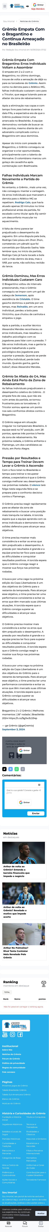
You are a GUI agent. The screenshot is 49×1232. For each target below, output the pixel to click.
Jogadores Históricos (12, 1124)
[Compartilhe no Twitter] (4, 769)
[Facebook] (20, 1034)
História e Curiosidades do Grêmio (23, 1113)
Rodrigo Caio (22, 202)
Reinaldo (22, 306)
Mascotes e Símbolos (36, 1139)
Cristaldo (25, 299)
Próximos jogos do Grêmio (15, 1085)
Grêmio (33, 83)
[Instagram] (12, 1034)
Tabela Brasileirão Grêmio (14, 1090)
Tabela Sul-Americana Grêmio (16, 1094)
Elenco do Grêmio (10, 1099)
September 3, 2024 (13, 729)
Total (7, 992)
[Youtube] (5, 1034)
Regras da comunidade (13, 1067)
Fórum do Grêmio (11, 1059)
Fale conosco (8, 1072)
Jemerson (21, 295)
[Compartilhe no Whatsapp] (16, 769)
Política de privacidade (13, 1063)
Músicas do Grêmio (11, 1103)
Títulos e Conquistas (35, 1117)
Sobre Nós (7, 1050)
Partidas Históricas (11, 1139)
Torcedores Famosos (36, 1180)
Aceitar (41, 1213)
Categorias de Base (11, 1158)
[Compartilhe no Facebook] (10, 769)
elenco (36, 485)
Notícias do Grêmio (11, 1054)
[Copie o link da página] (22, 769)
